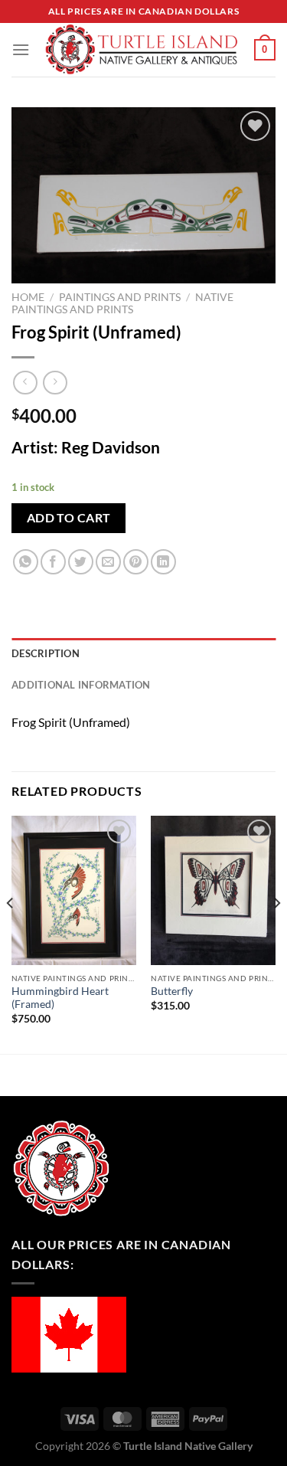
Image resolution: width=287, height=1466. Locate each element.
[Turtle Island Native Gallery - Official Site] (142, 50)
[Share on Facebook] (53, 561)
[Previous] (10, 933)
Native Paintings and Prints (122, 303)
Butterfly (172, 991)
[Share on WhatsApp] (25, 561)
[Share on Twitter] (80, 561)
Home (27, 297)
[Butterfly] (213, 890)
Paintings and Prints (120, 297)
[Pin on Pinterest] (135, 561)
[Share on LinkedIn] (163, 561)
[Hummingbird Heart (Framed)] (73, 890)
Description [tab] (45, 653)
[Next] (276, 933)
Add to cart (69, 518)
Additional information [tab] (81, 685)
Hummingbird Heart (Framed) (60, 998)
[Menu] (20, 49)
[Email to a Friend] (108, 561)
